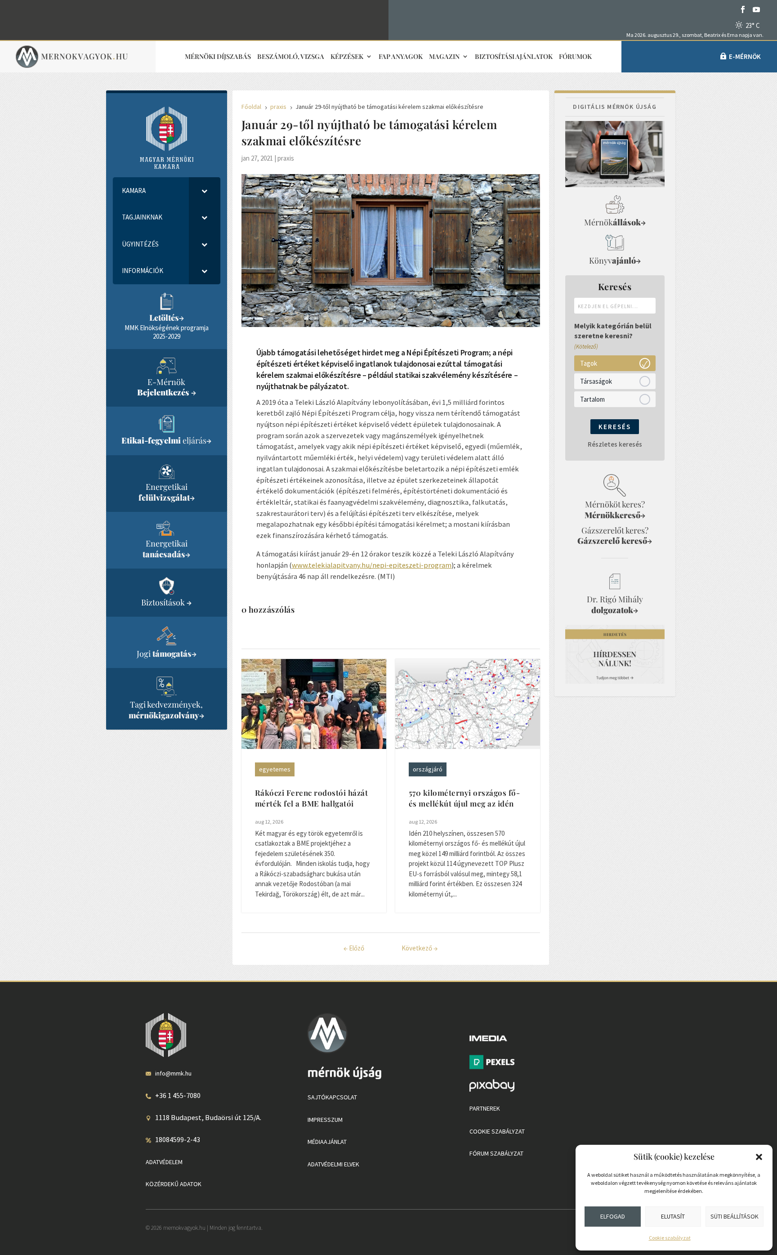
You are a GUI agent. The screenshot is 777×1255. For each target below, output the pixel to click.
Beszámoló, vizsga (290, 57)
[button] (759, 1156)
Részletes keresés (615, 444)
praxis (285, 158)
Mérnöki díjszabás (218, 57)
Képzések (346, 57)
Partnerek (484, 1108)
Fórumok (575, 57)
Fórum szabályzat (496, 1153)
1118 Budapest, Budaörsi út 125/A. (208, 1117)
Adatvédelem (164, 1162)
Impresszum (325, 1120)
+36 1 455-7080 (178, 1095)
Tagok (588, 363)
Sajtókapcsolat (332, 1097)
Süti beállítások (734, 1216)
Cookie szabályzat (670, 1237)
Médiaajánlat (327, 1142)
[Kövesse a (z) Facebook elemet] (743, 9)
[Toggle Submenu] (204, 190)
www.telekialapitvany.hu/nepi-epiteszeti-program (371, 564)
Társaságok (596, 380)
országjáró (427, 769)
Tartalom (592, 398)
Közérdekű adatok (173, 1184)
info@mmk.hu (173, 1073)
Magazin (444, 57)
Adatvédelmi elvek (333, 1164)
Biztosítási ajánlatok (514, 57)
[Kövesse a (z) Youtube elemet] (756, 9)
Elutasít (673, 1216)
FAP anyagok (401, 57)
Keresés (614, 426)
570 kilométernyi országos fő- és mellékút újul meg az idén (464, 798)
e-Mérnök (745, 56)
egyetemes (274, 769)
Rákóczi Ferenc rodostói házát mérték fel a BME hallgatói (311, 798)
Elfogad (612, 1216)
